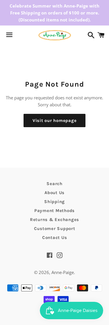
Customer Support (54, 228)
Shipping (54, 201)
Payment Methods (54, 210)
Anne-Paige (62, 272)
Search (54, 183)
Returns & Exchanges (54, 219)
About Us (54, 192)
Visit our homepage (55, 120)
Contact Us (54, 237)
